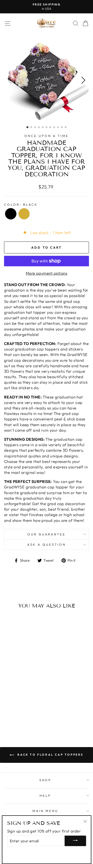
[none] (10, 214)
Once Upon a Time (46, 136)
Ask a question (46, 544)
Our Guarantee (46, 534)
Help (45, 795)
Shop (45, 780)
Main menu (45, 811)
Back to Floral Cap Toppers (49, 754)
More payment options (46, 273)
